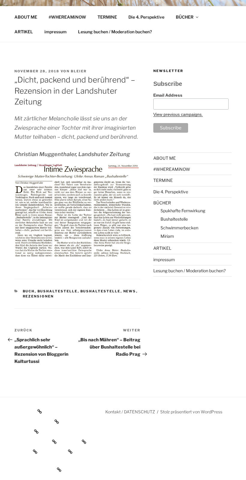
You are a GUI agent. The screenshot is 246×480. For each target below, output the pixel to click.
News (129, 291)
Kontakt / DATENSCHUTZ (130, 411)
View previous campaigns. (178, 114)
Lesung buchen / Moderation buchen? (115, 31)
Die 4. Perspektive (146, 17)
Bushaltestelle (58, 291)
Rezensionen (38, 296)
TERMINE (107, 17)
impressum (55, 31)
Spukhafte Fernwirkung (182, 210)
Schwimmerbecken (179, 227)
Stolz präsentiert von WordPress (191, 411)
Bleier (79, 71)
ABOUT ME (25, 17)
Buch (29, 291)
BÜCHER (185, 17)
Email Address (167, 95)
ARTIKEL (23, 31)
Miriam (167, 236)
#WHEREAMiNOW (67, 17)
